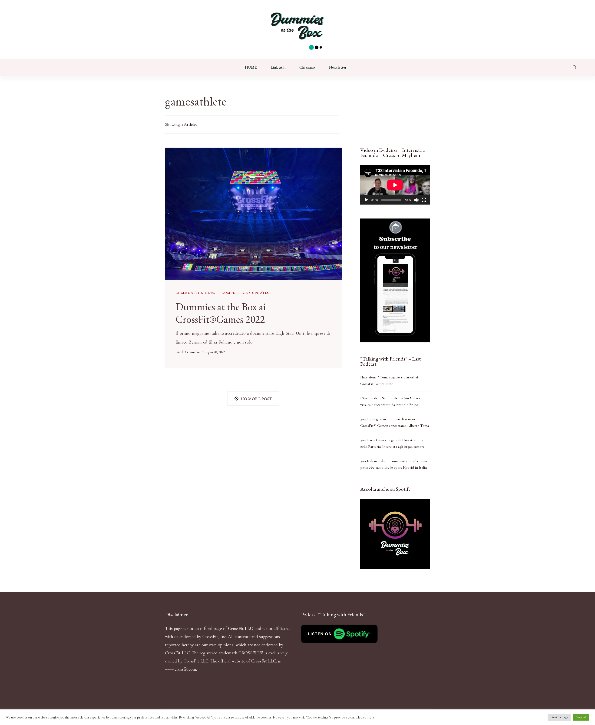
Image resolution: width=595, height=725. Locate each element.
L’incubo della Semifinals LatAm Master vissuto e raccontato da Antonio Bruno (390, 401)
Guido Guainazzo (187, 352)
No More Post (256, 398)
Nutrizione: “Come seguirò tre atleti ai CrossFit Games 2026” (389, 380)
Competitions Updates (245, 292)
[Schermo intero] (424, 200)
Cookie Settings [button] (559, 717)
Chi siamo (307, 67)
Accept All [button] (581, 717)
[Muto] (416, 200)
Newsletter (337, 67)
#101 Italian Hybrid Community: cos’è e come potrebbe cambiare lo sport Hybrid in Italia (394, 464)
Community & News (195, 292)
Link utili (278, 67)
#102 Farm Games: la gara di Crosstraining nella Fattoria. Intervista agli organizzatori (392, 443)
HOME (251, 67)
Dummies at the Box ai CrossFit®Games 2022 (220, 313)
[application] (395, 185)
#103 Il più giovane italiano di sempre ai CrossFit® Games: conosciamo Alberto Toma (394, 422)
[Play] (366, 200)
